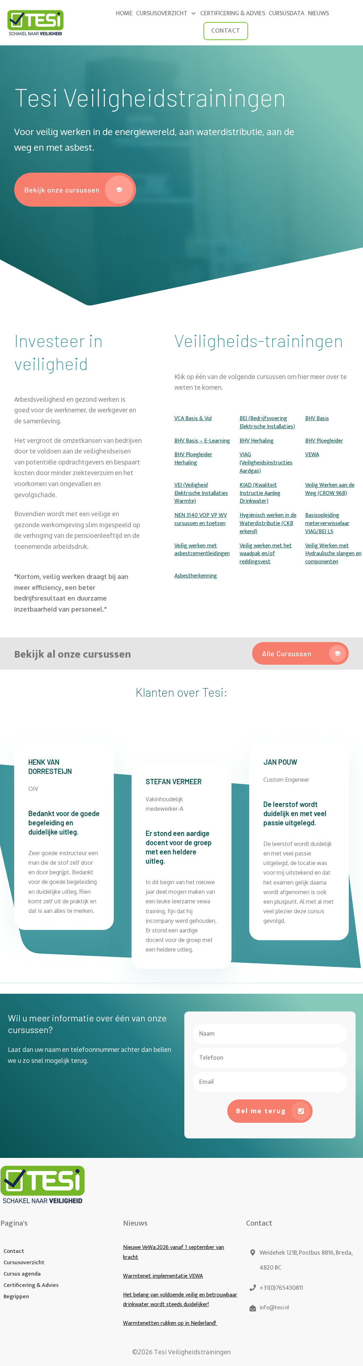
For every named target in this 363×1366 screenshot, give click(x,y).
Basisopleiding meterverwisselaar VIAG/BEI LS (327, 523)
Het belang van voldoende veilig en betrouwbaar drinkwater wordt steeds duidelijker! (180, 1299)
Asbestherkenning (195, 576)
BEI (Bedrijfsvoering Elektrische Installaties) (267, 422)
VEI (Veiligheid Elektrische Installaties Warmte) (201, 493)
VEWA (312, 454)
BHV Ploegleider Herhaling (193, 459)
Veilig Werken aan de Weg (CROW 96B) (329, 489)
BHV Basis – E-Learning (202, 441)
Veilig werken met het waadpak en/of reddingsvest (266, 554)
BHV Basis (317, 418)
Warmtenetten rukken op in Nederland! (170, 1323)
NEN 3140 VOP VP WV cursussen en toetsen (200, 519)
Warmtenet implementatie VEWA (163, 1276)
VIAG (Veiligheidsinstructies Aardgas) (266, 463)
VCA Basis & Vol (193, 418)
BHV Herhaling (257, 441)
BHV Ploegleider (324, 441)
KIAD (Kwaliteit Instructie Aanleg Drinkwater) (260, 493)
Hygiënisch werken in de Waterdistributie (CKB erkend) (268, 523)
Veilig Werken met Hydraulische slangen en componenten (333, 554)
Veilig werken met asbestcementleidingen (202, 550)
